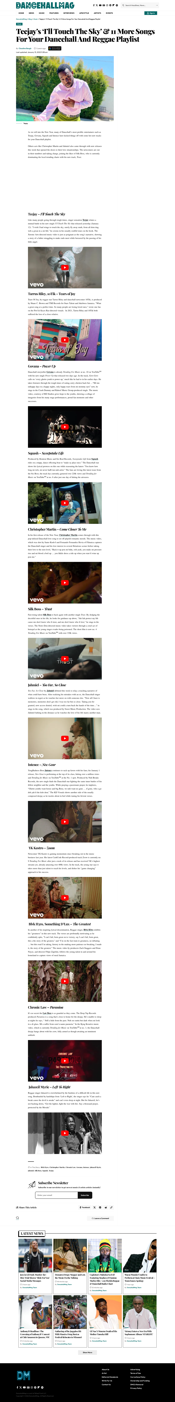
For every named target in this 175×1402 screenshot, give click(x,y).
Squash (94, 458)
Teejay (85, 219)
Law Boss (47, 1013)
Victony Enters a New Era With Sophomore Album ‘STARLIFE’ (139, 1333)
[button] (150, 13)
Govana (50, 371)
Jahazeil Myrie (95, 1167)
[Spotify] (116, 5)
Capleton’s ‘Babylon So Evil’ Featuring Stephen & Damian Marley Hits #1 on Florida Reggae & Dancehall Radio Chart (104, 1279)
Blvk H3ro (88, 929)
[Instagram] (107, 5)
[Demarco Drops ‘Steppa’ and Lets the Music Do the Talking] (70, 1256)
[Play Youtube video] (65, 267)
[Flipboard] (113, 5)
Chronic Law (71, 1167)
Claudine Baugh (25, 48)
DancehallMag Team (29, 1287)
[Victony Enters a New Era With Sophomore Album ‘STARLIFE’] (140, 1312)
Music (19, 24)
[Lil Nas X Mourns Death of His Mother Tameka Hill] (105, 1312)
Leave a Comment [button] (101, 1218)
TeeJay (51, 1170)
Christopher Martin (68, 534)
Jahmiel (50, 690)
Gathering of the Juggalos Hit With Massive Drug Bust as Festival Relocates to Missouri (68, 1334)
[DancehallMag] (52, 5)
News (22, 1270)
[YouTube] (100, 5)
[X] (96, 5)
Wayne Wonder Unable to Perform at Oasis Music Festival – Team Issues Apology (140, 1277)
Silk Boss (47, 614)
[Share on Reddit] (105, 1207)
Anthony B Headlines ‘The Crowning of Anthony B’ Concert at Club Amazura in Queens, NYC (35, 1334)
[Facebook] (94, 5)
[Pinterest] (110, 5)
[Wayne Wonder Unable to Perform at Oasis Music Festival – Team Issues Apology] (140, 1256)
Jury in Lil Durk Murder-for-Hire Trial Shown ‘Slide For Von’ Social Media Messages (35, 1277)
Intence (48, 770)
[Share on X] (94, 1207)
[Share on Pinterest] (100, 1207)
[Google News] (104, 5)
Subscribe (85, 1195)
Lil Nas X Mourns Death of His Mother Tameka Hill (103, 1333)
